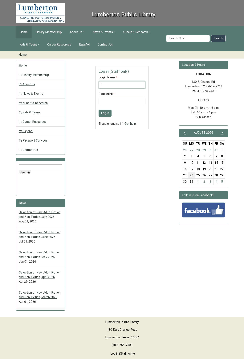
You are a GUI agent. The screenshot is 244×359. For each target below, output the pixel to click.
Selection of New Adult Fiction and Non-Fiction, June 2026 (39, 234)
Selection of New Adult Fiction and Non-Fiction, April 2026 (39, 275)
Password (106, 94)
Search (218, 38)
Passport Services (34, 140)
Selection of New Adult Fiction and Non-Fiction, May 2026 (39, 255)
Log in (105, 113)
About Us (76, 32)
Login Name (107, 77)
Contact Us (105, 44)
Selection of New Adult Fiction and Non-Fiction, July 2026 (39, 214)
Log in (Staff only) (122, 353)
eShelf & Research (135, 32)
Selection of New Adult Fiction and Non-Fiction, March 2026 (39, 295)
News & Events (102, 32)
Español (84, 44)
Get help (130, 123)
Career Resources (59, 44)
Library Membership (48, 32)
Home (24, 32)
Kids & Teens (28, 44)
